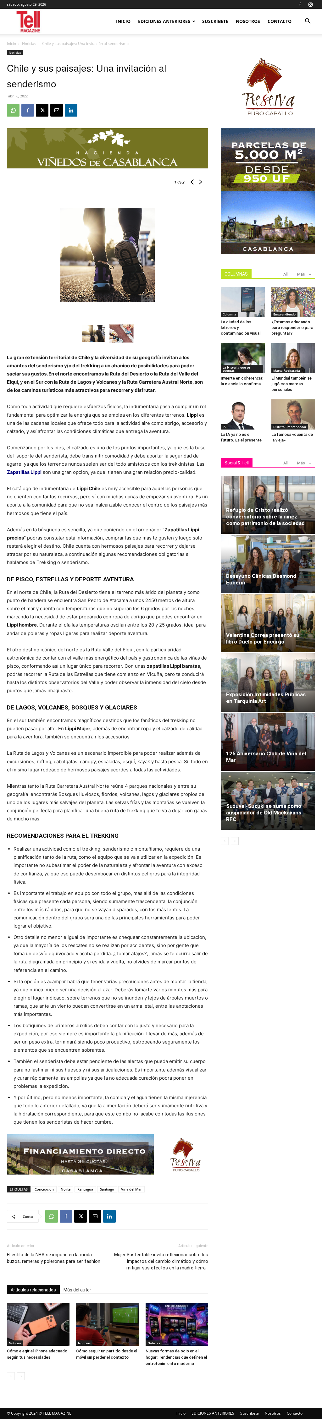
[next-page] (21, 1376)
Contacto (279, 21)
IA (224, 427)
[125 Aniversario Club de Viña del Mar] (268, 742)
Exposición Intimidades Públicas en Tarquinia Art (266, 697)
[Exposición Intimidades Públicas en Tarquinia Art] (268, 682)
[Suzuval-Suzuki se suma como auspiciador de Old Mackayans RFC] (268, 801)
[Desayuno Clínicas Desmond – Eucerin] (268, 564)
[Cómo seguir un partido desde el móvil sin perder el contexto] (107, 1324)
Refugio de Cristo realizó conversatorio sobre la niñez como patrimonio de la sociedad (265, 516)
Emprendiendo (284, 314)
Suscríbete (215, 21)
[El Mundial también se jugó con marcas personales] (293, 358)
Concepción (44, 1189)
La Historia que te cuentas (236, 369)
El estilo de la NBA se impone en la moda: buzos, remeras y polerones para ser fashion (53, 1258)
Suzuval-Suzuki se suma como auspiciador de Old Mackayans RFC (263, 812)
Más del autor (77, 1289)
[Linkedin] (71, 110)
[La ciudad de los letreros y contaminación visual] (243, 302)
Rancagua (85, 1189)
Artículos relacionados (33, 1289)
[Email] (56, 110)
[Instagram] (310, 4)
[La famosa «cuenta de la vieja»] (293, 414)
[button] (307, 22)
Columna (229, 314)
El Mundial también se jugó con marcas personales (291, 384)
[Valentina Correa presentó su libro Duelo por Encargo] (268, 623)
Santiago (107, 1189)
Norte (65, 1189)
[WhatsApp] (13, 110)
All (285, 274)
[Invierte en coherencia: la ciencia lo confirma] (243, 358)
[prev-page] (11, 1376)
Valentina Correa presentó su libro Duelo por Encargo (262, 638)
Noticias (29, 43)
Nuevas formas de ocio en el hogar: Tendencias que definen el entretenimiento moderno (176, 1357)
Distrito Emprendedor (289, 427)
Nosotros (248, 21)
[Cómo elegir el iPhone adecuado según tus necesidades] (38, 1324)
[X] (42, 110)
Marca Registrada (286, 370)
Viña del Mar (131, 1189)
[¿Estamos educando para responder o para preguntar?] (293, 302)
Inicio (123, 21)
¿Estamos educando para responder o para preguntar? (292, 328)
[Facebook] (300, 4)
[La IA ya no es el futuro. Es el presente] (243, 414)
